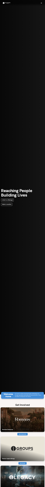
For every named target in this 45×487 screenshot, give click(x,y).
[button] (41, 3)
